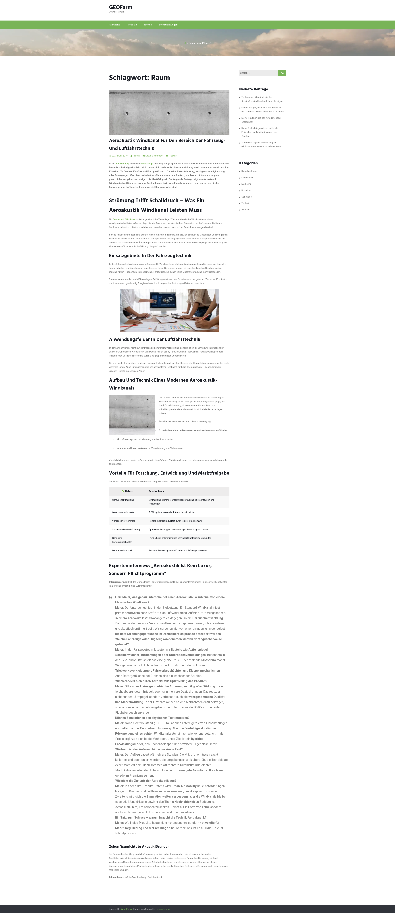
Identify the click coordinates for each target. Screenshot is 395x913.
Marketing (246, 184)
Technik (148, 24)
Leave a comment (154, 155)
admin (136, 155)
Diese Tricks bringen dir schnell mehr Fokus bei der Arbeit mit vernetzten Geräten (259, 132)
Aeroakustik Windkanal (124, 219)
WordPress (126, 909)
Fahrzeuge (147, 163)
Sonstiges (246, 196)
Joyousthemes (163, 909)
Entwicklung (122, 163)
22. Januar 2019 (120, 155)
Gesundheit (247, 177)
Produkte (132, 24)
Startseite (114, 24)
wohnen (245, 209)
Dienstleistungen (168, 24)
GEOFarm (120, 7)
